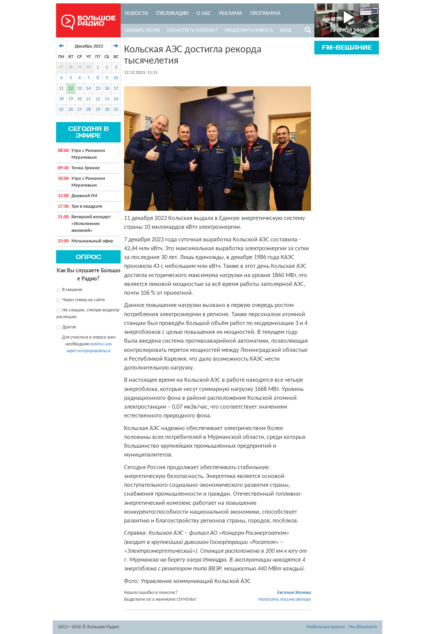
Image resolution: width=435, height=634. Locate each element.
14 (88, 88)
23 (107, 99)
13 (79, 88)
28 (71, 67)
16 (107, 88)
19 (70, 99)
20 (79, 99)
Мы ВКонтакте (362, 627)
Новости (136, 13)
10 (116, 78)
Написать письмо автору (284, 599)
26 (70, 109)
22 (97, 99)
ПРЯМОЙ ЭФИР (348, 30)
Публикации (172, 13)
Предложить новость (249, 30)
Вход (285, 30)
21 (88, 99)
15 (97, 88)
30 (88, 67)
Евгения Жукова (294, 592)
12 (70, 88)
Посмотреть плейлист (192, 30)
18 (61, 99)
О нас (203, 13)
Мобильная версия (325, 627)
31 (116, 109)
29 (79, 67)
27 (61, 67)
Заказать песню (142, 30)
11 (61, 88)
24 (116, 99)
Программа (265, 13)
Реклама (230, 13)
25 (61, 109)
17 (116, 88)
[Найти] (308, 31)
